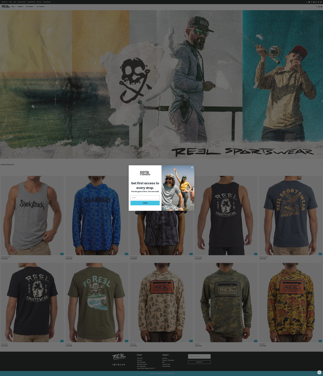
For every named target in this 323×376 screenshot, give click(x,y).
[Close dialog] (192, 167)
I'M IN (145, 203)
